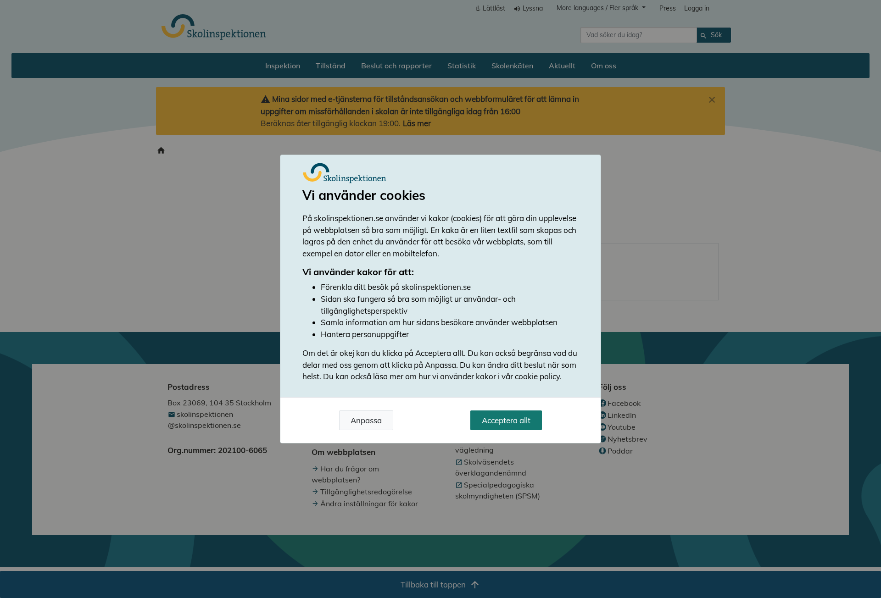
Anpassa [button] (366, 420)
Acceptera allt (506, 420)
